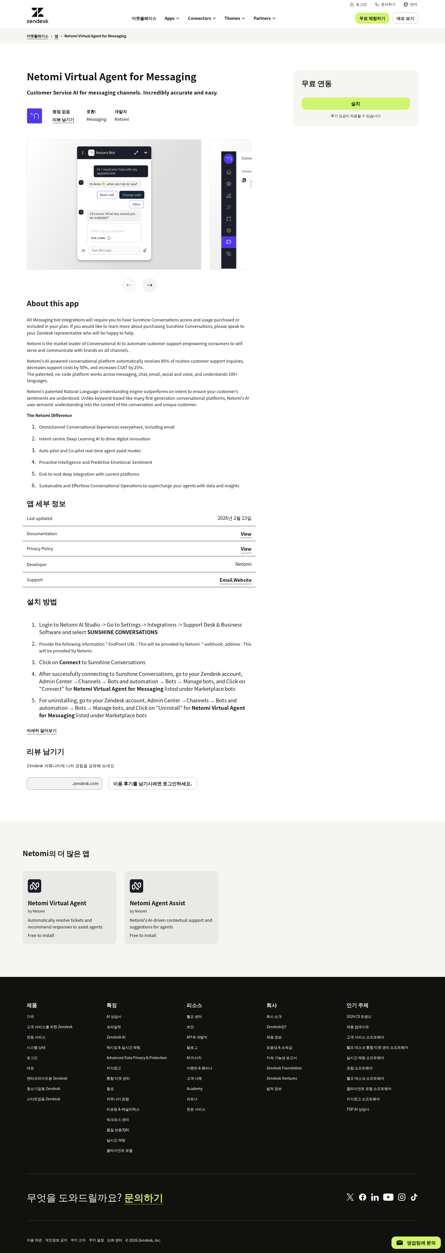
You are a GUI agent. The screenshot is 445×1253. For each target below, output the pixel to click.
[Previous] (129, 285)
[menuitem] (410, 4)
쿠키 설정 (96, 1239)
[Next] (149, 285)
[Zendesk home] (40, 15)
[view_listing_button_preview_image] (114, 204)
